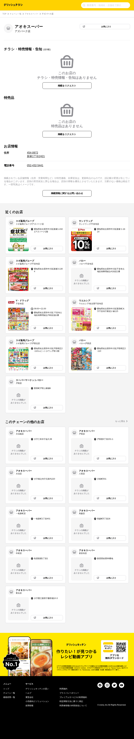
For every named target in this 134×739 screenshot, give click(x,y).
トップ (6, 689)
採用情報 (29, 705)
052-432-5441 (35, 165)
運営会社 (29, 697)
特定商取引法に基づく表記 (71, 701)
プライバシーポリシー (69, 693)
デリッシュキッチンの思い (37, 689)
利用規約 (63, 689)
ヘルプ (28, 693)
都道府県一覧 (9, 697)
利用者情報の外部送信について (73, 705)
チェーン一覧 (15, 14)
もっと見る (120, 421)
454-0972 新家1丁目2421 (36, 154)
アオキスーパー (31, 14)
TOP (4, 14)
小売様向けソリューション (37, 701)
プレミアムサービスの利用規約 (73, 697)
